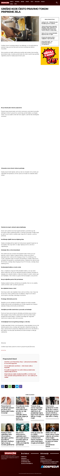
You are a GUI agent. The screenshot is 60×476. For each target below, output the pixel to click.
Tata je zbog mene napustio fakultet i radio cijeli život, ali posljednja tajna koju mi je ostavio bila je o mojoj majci (49, 28)
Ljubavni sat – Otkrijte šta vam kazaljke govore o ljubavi (50, 22)
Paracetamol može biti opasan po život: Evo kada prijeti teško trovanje (7, 409)
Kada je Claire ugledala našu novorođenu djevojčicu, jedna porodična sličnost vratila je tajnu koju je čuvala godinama (7, 439)
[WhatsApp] (9, 386)
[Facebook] (2, 386)
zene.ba (3, 350)
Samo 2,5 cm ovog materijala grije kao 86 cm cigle (49, 33)
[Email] (13, 386)
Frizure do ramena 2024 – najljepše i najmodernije (48, 38)
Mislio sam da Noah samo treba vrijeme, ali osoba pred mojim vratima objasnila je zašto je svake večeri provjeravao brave (52, 439)
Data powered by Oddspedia (50, 463)
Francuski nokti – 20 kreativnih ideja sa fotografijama (47, 43)
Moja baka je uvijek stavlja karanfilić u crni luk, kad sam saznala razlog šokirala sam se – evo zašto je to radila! (20, 375)
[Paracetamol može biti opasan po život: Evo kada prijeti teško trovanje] (7, 401)
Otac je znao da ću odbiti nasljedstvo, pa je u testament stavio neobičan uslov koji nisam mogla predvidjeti (37, 438)
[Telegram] (17, 386)
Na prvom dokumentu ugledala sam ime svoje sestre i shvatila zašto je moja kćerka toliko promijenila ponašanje (22, 439)
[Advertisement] (20, 82)
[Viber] (20, 386)
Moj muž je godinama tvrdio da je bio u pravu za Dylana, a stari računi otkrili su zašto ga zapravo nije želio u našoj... (52, 411)
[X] (6, 386)
